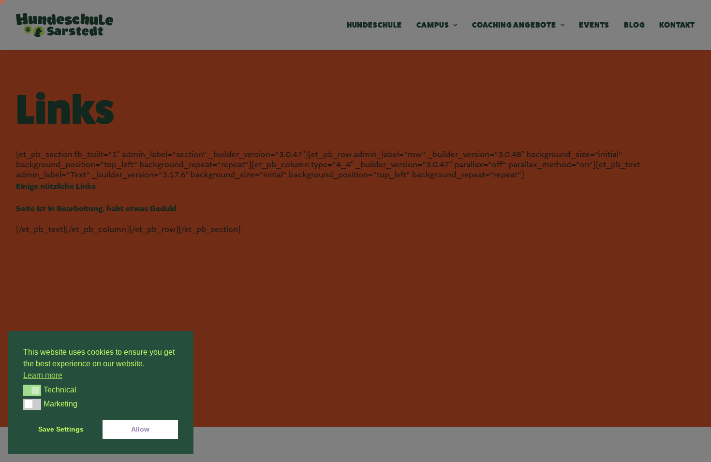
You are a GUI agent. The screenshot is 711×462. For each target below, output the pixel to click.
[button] (32, 390)
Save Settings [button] (61, 429)
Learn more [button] (42, 375)
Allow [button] (140, 429)
